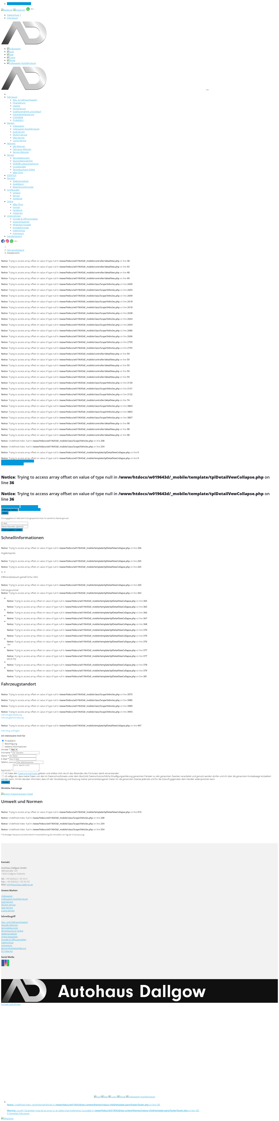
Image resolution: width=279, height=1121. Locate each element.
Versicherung (19, 108)
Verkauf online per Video (19, 3)
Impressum (12, 17)
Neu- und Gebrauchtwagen (14, 922)
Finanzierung (19, 102)
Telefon (8, 762)
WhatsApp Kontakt (22, 224)
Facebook (17, 210)
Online (10, 201)
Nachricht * (6, 770)
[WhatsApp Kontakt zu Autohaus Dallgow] (8, 963)
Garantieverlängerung (23, 114)
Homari (16, 207)
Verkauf (16, 192)
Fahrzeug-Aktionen (22, 149)
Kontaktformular (21, 227)
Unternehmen (14, 215)
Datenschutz (13, 14)
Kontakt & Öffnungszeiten (25, 218)
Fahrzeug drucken (29, 506)
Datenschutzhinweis (28, 773)
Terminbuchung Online (24, 169)
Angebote (17, 198)
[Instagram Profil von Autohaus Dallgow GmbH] (6, 963)
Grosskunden (19, 166)
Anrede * (5, 749)
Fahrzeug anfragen (10, 506)
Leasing (16, 105)
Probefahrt (18, 120)
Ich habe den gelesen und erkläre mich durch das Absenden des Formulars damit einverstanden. (62, 773)
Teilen (4, 513)
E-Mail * (5, 758)
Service (10, 154)
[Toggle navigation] (207, 89)
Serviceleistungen (21, 157)
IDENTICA (11, 175)
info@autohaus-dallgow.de (20, 884)
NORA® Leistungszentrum (26, 163)
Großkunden (13, 189)
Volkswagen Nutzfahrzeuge (26, 128)
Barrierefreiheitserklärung (13, 948)
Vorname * (6, 752)
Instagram (18, 213)
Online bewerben (9, 936)
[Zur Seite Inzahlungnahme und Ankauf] (17, 793)
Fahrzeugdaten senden (12, 530)
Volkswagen (18, 125)
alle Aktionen (19, 146)
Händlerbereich (14, 236)
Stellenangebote (20, 181)
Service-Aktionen (21, 152)
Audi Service (19, 131)
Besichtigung (11, 743)
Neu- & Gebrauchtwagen (25, 99)
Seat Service (18, 137)
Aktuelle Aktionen (9, 925)
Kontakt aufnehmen (11, 1004)
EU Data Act (7, 951)
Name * (5, 755)
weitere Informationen (16, 746)
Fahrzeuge (12, 96)
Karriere (11, 178)
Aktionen (11, 143)
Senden (5, 782)
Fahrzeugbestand (15, 250)
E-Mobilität (18, 117)
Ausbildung (18, 184)
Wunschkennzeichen (23, 160)
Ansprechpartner (21, 221)
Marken (10, 123)
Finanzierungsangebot (30, 509)
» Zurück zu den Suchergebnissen (17, 461)
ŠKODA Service (20, 134)
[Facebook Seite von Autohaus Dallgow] (3, 963)
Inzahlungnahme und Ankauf (27, 111)
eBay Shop (18, 172)
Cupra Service (19, 140)
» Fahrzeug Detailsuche (12, 464)
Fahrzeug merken (9, 510)
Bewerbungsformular (23, 186)
